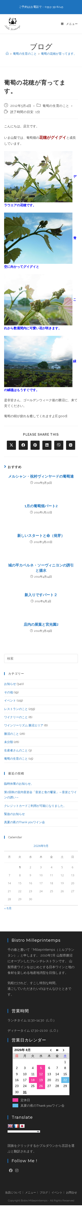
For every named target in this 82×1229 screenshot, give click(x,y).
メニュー (30, 1192)
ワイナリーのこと (16, 717)
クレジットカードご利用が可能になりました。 (35, 805)
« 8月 (8, 908)
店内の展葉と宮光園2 (41, 624)
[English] (10, 1126)
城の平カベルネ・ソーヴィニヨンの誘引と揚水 (41, 567)
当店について (13, 1192)
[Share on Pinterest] (35, 445)
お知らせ (10, 684)
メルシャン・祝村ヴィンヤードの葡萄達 (41, 476)
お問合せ (71, 1192)
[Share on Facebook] (23, 445)
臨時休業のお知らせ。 (19, 783)
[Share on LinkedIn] (46, 445)
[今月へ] (57, 1050)
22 (65, 1080)
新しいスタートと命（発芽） (41, 535)
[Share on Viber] (58, 445)
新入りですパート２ (41, 595)
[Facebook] (11, 1170)
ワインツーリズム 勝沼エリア (23, 725)
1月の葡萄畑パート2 (41, 506)
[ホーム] (7, 53)
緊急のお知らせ (14, 814)
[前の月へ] (49, 1050)
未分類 (8, 742)
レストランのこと (16, 709)
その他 (8, 692)
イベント (10, 700)
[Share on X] (11, 445)
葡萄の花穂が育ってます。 (59, 53)
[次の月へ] (65, 1050)
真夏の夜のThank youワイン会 (24, 822)
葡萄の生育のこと (56, 106)
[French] (16, 1126)
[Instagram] (16, 1170)
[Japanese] (22, 1126)
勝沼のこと (11, 733)
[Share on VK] (70, 445)
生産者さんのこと (16, 750)
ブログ (44, 1192)
